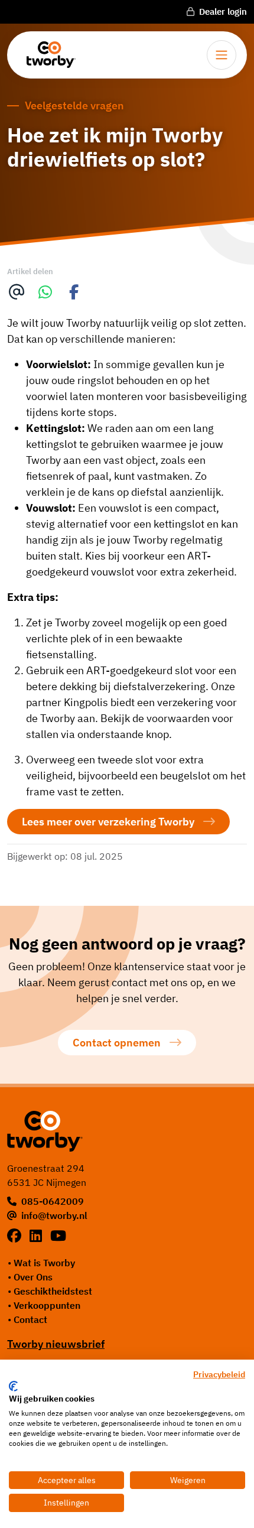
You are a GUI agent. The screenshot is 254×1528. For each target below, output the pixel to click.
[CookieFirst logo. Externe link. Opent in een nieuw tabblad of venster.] (13, 1386)
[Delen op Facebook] (74, 292)
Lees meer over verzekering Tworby (108, 821)
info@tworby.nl (54, 1215)
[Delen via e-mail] (17, 292)
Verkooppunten (47, 1305)
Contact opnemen (117, 1042)
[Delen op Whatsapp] (46, 292)
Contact (30, 1319)
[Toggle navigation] (221, 55)
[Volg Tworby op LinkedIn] (37, 1235)
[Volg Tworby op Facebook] (16, 1235)
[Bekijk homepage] (47, 54)
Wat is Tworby (44, 1263)
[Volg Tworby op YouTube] (58, 1235)
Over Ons (33, 1277)
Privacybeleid (219, 1374)
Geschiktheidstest (53, 1291)
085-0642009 (52, 1201)
